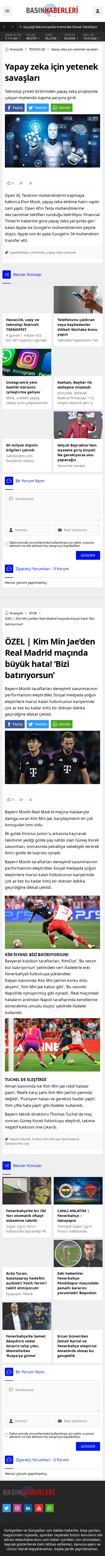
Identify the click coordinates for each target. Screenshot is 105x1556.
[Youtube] (39, 1508)
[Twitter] (6, 1508)
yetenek (70, 252)
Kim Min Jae (51, 1139)
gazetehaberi (19, 252)
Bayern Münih (20, 1139)
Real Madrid (70, 1139)
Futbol (37, 1139)
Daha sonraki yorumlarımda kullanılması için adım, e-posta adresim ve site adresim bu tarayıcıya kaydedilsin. (51, 544)
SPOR (33, 613)
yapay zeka (55, 252)
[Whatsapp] (49, 1508)
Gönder (65, 107)
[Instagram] (17, 1508)
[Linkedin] (28, 1508)
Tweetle (40, 107)
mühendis (38, 252)
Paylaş (18, 107)
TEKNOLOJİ (37, 49)
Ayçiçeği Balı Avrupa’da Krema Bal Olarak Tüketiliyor (60, 27)
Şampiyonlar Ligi (17, 1143)
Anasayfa (16, 49)
